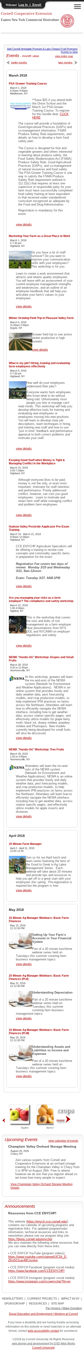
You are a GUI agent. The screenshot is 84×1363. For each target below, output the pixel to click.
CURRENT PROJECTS (42, 1298)
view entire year (64, 56)
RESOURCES (38, 1303)
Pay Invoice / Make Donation (64, 1308)
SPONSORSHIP (14, 1303)
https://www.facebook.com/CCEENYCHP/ (36, 1271)
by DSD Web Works (62, 1343)
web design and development (30, 1343)
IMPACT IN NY (70, 1298)
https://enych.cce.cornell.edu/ (47, 1221)
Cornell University (43, 1347)
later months (65, 62)
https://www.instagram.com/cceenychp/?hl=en (39, 1281)
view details (24, 224)
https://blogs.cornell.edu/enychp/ (30, 1239)
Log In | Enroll (29, 5)
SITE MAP (57, 1303)
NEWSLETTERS (12, 1298)
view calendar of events (63, 1140)
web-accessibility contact (43, 1330)
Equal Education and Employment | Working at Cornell (43, 1314)
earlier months (19, 62)
